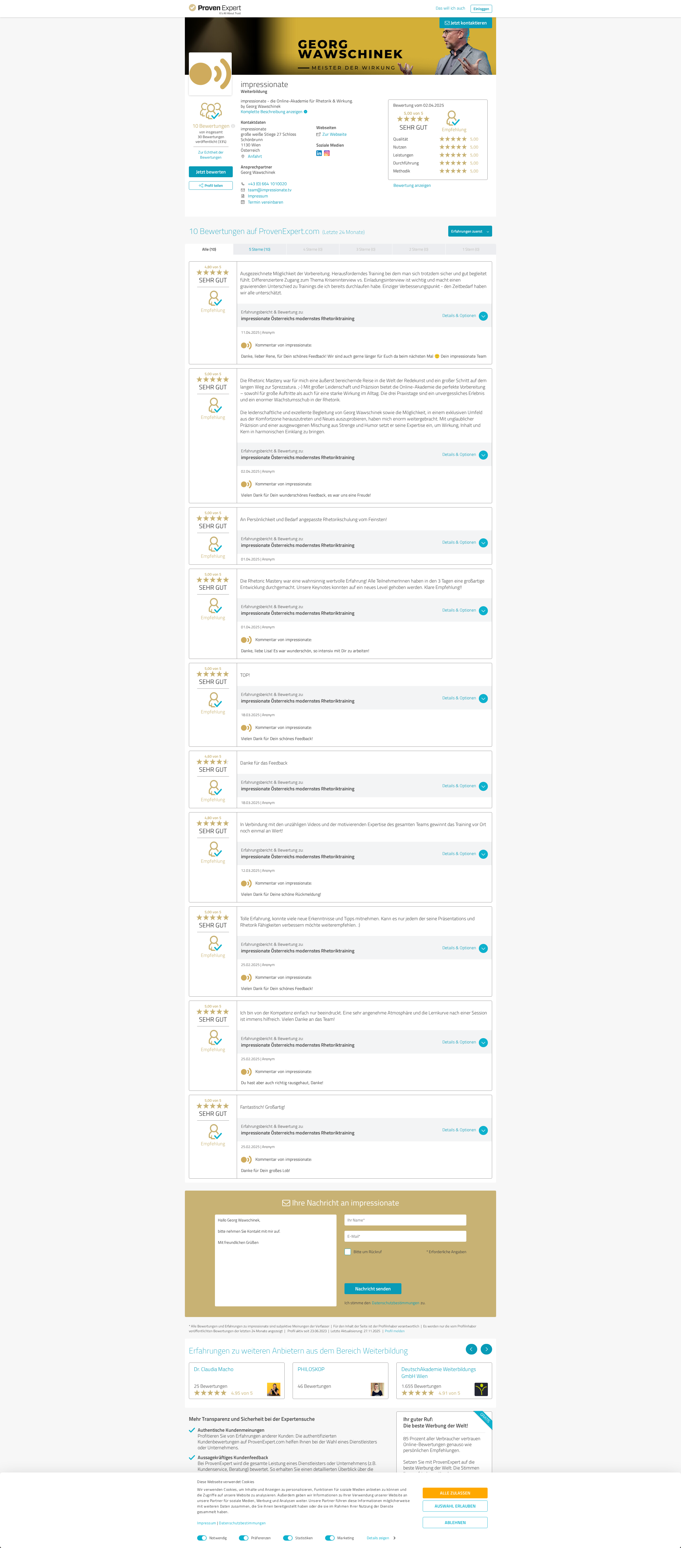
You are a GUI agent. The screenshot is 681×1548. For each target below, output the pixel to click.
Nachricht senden (373, 1288)
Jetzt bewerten (211, 171)
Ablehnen (455, 1523)
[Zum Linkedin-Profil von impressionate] (320, 156)
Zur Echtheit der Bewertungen (210, 155)
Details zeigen (378, 1538)
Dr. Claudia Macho (214, 1369)
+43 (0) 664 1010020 (267, 184)
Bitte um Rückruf (368, 1251)
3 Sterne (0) (365, 249)
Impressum (206, 1523)
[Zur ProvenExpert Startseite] (215, 10)
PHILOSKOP (311, 1369)
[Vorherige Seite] (471, 1349)
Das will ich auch (450, 8)
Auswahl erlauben (455, 1506)
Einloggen (481, 8)
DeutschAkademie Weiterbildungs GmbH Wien (438, 1372)
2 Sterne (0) (418, 249)
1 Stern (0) (470, 249)
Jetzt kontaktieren (468, 22)
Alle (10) (209, 249)
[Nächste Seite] (486, 1349)
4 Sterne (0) (312, 249)
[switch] (243, 1538)
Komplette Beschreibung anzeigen (271, 111)
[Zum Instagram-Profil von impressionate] (328, 156)
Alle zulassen (455, 1493)
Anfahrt (255, 156)
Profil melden (395, 1330)
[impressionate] (210, 74)
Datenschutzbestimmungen (242, 1523)
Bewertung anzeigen (436, 185)
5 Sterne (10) (259, 249)
